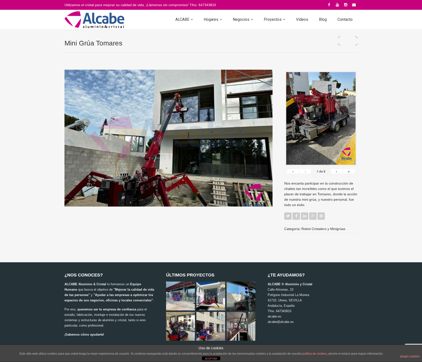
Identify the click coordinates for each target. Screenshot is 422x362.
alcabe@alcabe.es (281, 322)
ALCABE (182, 19)
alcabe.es (274, 316)
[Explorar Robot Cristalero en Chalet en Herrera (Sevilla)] (180, 326)
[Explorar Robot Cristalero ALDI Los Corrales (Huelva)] (180, 296)
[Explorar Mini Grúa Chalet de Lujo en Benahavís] (210, 296)
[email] (354, 5)
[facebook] (329, 5)
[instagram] (345, 5)
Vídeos (302, 19)
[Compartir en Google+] (312, 216)
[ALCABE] (94, 19)
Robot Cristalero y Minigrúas (323, 229)
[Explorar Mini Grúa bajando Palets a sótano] (241, 326)
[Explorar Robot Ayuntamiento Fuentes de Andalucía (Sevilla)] (241, 296)
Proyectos (273, 19)
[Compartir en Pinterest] (321, 216)
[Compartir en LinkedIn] (304, 216)
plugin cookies (410, 356)
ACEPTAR (211, 358)
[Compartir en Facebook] (296, 216)
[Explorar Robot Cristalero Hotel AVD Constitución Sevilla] (210, 326)
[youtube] (337, 5)
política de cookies (314, 353)
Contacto (345, 19)
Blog (323, 19)
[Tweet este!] (288, 216)
